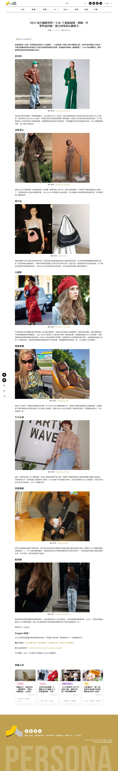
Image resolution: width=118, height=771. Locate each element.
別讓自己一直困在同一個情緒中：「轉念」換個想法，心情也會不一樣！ (24, 690)
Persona (56, 30)
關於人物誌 (29, 735)
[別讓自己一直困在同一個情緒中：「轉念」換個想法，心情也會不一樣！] (25, 671)
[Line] (100, 3)
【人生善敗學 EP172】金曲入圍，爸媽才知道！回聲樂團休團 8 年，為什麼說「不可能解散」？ (70, 691)
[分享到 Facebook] (4, 375)
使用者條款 (50, 735)
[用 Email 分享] (4, 385)
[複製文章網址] (4, 391)
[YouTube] (97, 3)
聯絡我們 (59, 735)
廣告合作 (68, 735)
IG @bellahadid (62, 401)
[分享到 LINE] (4, 380)
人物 (22, 9)
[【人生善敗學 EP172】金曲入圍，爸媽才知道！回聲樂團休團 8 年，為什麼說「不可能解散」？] (70, 671)
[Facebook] (90, 3)
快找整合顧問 (102, 742)
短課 (86, 9)
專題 (45, 9)
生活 (65, 9)
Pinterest (58, 111)
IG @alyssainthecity (63, 472)
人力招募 (77, 735)
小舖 (96, 9)
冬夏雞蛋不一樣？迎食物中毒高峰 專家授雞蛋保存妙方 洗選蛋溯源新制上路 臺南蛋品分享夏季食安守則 (92, 691)
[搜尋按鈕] (85, 3)
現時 (77, 9)
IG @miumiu (62, 256)
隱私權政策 (39, 735)
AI (55, 9)
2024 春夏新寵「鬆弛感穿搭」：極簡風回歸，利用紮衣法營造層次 (49, 642)
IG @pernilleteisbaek (62, 614)
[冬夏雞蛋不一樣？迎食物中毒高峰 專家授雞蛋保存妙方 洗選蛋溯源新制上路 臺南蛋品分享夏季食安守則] (93, 671)
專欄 (34, 9)
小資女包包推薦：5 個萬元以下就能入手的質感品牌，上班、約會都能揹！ (47, 690)
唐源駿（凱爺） (67, 684)
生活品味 (42, 684)
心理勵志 (20, 684)
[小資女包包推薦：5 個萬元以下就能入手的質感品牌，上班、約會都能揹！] (48, 671)
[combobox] (73, 3)
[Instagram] (93, 3)
